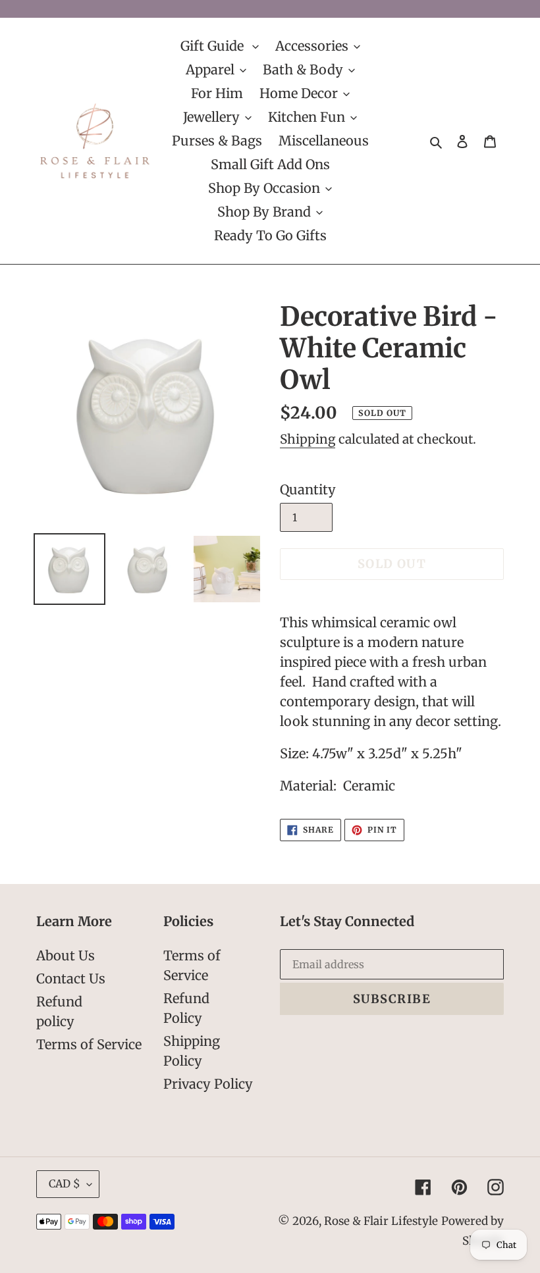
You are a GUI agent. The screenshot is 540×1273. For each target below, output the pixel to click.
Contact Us (70, 978)
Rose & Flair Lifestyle (381, 1221)
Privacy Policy (208, 1084)
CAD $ (64, 1183)
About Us (65, 955)
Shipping (307, 439)
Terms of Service (89, 1044)
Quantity (308, 489)
